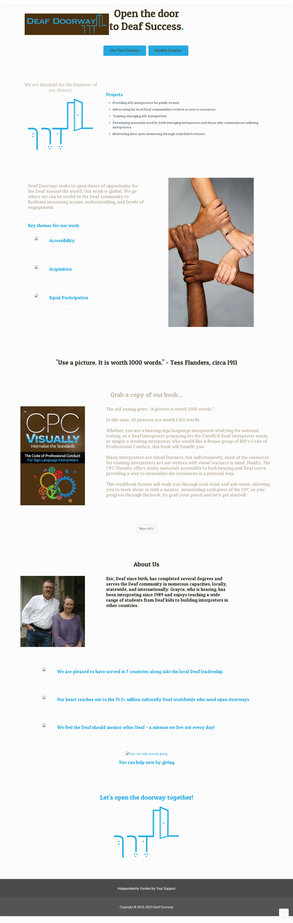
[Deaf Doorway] (125, 24)
